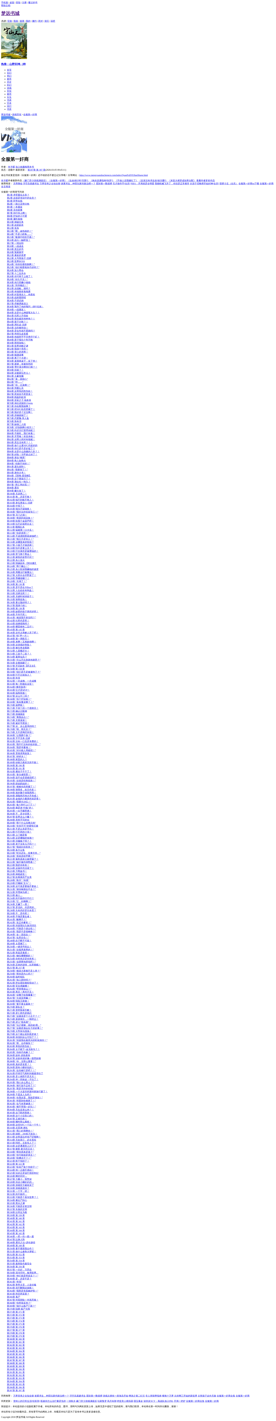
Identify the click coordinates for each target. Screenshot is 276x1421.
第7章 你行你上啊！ (17, 213)
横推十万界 (168, 1396)
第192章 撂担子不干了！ (19, 771)
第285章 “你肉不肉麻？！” (20, 1052)
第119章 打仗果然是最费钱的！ (23, 551)
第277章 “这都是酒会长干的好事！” (25, 1028)
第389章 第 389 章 (16, 1366)
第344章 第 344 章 (16, 1230)
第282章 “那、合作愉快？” (20, 1043)
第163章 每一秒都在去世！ (20, 684)
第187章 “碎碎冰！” (17, 756)
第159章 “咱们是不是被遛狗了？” (24, 672)
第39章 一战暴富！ (16, 309)
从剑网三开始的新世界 (185, 1396)
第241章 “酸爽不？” (17, 919)
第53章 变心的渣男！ (17, 352)
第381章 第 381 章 (16, 1342)
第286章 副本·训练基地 (18, 1055)
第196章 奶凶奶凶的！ (18, 783)
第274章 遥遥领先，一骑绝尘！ (23, 1019)
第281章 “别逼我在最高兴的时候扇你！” (27, 1040)
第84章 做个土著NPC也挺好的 (22, 445)
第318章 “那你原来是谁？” (20, 1152)
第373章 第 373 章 (16, 1318)
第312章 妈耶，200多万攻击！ (22, 1134)
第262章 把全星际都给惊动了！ (23, 983)
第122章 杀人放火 (16, 560)
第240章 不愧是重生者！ (19, 916)
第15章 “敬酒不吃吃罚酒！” (21, 237)
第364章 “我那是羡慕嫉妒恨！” (22, 1291)
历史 (9, 82)
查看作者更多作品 (205, 180)
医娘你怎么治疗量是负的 (53, 1401)
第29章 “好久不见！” (17, 279)
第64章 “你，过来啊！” (18, 385)
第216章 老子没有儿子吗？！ (21, 844)
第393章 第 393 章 (16, 1378)
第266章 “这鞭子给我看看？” (21, 995)
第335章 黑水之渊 (16, 1203)
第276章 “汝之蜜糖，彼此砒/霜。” (24, 1025)
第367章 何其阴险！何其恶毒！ (23, 1300)
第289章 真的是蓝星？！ (19, 1064)
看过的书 (32, 2)
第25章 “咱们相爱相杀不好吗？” (23, 267)
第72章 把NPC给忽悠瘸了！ (21, 409)
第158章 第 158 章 (16, 669)
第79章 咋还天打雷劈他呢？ (21, 430)
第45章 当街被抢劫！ (17, 327)
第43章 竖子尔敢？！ (17, 321)
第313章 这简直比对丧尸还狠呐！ (24, 1137)
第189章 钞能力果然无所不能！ (23, 762)
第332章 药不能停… (17, 1194)
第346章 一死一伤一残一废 (20, 1236)
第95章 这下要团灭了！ (18, 478)
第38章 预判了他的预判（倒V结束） (25, 306)
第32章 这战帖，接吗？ (18, 288)
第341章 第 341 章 (16, 1221)
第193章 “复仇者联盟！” (19, 774)
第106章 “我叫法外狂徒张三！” (22, 512)
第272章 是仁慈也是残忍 (19, 1013)
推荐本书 (29, 167)
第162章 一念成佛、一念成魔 (21, 681)
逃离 (22, 21)
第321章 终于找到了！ (18, 1161)
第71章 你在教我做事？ (18, 406)
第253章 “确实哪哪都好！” (20, 955)
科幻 (9, 85)
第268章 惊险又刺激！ (18, 1001)
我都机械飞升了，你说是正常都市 (172, 183)
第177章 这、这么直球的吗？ (21, 726)
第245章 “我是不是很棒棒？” (21, 931)
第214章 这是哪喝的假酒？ (20, 838)
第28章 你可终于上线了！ (20, 276)
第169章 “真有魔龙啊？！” (20, 702)
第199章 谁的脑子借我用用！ (21, 792)
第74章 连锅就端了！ (17, 415)
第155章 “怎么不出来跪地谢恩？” (24, 660)
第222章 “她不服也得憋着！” (21, 862)
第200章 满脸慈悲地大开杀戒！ (23, 795)
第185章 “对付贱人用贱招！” (21, 750)
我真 (16, 21)
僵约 (34, 21)
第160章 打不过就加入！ (19, 675)
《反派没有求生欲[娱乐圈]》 (153, 180)
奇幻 (9, 76)
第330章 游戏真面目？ (18, 1188)
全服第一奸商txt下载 (248, 183)
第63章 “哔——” (15, 382)
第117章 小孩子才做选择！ (20, 545)
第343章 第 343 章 (16, 1227)
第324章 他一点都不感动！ (20, 1170)
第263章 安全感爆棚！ (18, 986)
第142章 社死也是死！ (18, 620)
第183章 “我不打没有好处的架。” (24, 744)
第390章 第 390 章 (16, 1369)
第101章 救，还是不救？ (19, 497)
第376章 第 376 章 (16, 1327)
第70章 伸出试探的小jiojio (20, 403)
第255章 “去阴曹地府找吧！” (21, 962)
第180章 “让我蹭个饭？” (19, 735)
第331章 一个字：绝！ (18, 1191)
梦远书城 (5, 114)
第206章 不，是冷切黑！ (19, 814)
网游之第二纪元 (137, 1396)
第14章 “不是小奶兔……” (19, 234)
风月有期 (111, 1401)
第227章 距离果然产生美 (19, 877)
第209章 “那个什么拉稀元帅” (21, 823)
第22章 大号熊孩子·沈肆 (19, 258)
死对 (40, 21)
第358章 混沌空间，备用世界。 (23, 1272)
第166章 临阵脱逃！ (17, 693)
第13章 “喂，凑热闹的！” (19, 231)
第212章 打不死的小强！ (19, 832)
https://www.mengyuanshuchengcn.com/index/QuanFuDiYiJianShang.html (113, 175)
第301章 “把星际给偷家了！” (21, 1100)
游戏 (9, 88)
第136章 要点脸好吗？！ (19, 602)
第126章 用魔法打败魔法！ (20, 572)
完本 (9, 103)
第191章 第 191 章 (16, 768)
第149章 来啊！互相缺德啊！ (21, 641)
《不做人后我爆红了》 (126, 180)
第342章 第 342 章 (16, 1224)
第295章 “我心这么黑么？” (20, 1082)
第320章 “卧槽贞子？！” (19, 1158)
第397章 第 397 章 (36, 170)
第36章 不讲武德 (15, 300)
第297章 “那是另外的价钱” (20, 1088)
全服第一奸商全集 (226, 1396)
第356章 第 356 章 (16, 1266)
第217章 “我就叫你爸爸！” (20, 847)
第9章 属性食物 (14, 219)
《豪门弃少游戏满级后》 (35, 180)
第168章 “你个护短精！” (19, 699)
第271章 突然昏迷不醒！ (19, 1010)
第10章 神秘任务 (15, 222)
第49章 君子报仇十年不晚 (20, 340)
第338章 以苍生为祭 (17, 1212)
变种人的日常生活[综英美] (26, 1401)
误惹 (53, 21)
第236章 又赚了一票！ (18, 904)
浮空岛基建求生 (31, 183)
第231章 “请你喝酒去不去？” (21, 889)
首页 (9, 70)
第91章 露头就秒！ (16, 466)
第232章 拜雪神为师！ (18, 892)
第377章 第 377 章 (16, 1330)
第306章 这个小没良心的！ (20, 1115)
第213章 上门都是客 (17, 835)
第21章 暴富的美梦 (16, 255)
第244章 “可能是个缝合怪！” (21, 928)
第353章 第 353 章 (16, 1257)
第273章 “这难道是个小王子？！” (24, 1016)
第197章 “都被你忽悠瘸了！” (21, 786)
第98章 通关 (13, 488)
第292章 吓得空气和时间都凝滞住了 (25, 1073)
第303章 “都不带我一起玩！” (21, 1106)
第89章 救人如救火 (16, 460)
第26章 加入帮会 (15, 270)
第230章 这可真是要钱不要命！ (23, 886)
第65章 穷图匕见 (15, 388)
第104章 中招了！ (16, 506)
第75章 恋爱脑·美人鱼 (18, 418)
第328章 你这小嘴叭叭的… (20, 1182)
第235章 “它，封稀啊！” (19, 901)
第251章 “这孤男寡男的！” (20, 949)
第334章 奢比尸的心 (17, 1200)
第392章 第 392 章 (16, 1375)
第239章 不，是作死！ (18, 913)
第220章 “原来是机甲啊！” (20, 856)
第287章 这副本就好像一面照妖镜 (24, 1058)
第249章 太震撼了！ (17, 943)
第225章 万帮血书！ (17, 871)
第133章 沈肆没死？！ (18, 593)
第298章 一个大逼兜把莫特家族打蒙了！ (27, 1091)
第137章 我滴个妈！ (17, 605)
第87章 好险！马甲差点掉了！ (22, 454)
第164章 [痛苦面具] (16, 687)
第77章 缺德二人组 (16, 424)
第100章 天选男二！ (17, 494)
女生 (9, 97)
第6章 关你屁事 (14, 210)
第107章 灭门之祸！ (17, 515)
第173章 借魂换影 (16, 714)
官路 (9, 21)
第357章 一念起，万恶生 (19, 1269)
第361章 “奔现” (14, 1282)
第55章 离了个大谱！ (17, 358)
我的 (28, 21)
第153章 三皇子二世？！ (19, 654)
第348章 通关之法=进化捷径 (21, 1242)
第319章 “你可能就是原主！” (21, 1155)
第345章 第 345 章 (16, 1233)
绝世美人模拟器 (125, 1401)
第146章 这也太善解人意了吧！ (23, 632)
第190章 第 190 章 (16, 765)
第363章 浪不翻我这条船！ (20, 1288)
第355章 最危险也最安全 (19, 1263)
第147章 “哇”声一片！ (18, 635)
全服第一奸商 (30, 114)
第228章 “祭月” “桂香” (18, 880)
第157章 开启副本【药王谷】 (21, 666)
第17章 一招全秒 (15, 243)
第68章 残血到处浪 (16, 397)
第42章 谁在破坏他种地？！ (21, 318)
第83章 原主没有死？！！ (20, 442)
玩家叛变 (102, 1401)
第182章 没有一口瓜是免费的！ (23, 741)
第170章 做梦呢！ (16, 705)
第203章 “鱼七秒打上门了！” (21, 805)
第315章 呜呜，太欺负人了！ (21, 1143)
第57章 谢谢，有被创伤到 (20, 364)
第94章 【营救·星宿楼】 (19, 475)
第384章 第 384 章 (16, 1351)
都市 (9, 79)
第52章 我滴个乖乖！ (17, 349)
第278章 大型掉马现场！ (19, 1031)
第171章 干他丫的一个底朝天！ (23, 708)
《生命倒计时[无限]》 (78, 180)
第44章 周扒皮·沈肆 (17, 324)
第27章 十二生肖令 (16, 273)
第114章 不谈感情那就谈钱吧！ (23, 536)
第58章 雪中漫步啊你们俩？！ (22, 367)
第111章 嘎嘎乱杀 (16, 527)
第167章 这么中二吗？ (18, 696)
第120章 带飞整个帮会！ (19, 554)
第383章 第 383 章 (16, 1348)
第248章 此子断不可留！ (19, 940)
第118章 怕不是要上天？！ (20, 548)
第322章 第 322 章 (16, 1164)
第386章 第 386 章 (16, 1357)
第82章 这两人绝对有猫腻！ (21, 439)
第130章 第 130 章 (16, 584)
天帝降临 (17, 183)
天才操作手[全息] (121, 183)
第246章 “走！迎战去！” (19, 934)
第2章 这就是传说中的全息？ (21, 198)
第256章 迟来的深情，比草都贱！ (24, 965)
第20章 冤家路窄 (15, 252)
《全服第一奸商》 (57, 180)
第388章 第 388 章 (16, 1363)
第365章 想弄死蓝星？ (18, 1294)
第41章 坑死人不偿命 (17, 315)
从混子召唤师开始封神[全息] (204, 183)
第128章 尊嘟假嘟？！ (18, 578)
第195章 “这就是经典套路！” (21, 780)
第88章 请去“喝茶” (16, 457)
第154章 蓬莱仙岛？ (17, 657)
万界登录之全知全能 (50, 183)
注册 (24, 2)
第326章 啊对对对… (17, 1176)
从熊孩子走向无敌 (207, 1396)
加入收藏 (20, 167)
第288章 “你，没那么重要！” (21, 1061)
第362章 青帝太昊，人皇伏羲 (21, 1285)
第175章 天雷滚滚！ (17, 720)
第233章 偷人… (14, 895)
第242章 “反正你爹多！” (19, 922)
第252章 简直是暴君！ (18, 952)
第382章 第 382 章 (16, 1345)
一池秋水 (71, 1401)
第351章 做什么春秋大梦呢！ (21, 1251)
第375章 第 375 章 (16, 1324)
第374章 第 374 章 (16, 1321)
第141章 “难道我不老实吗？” (21, 617)
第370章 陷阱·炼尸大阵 (18, 1309)
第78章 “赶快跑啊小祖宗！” (21, 427)
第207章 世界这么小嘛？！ (20, 817)
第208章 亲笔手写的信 (18, 820)
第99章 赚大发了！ (16, 491)
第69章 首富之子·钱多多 (19, 400)
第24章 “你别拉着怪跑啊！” (21, 264)
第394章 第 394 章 (16, 1381)
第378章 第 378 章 (16, 1333)
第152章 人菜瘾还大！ (18, 651)
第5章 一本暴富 (14, 207)
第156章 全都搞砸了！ (18, 663)
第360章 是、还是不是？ (19, 1279)
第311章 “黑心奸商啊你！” (20, 1131)
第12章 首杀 (13, 228)
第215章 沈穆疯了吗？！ (19, 841)
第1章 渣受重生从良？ (18, 195)
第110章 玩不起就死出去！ (20, 524)
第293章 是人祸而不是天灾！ (21, 1076)
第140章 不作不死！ (17, 614)
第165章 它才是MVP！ (18, 690)
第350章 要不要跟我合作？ (20, 1248)
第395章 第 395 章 (16, 1384)
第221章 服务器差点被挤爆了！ (23, 859)
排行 (9, 106)
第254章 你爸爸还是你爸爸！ (21, 958)
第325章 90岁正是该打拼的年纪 (23, 1173)
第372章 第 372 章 (16, 1315)
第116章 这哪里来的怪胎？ (20, 542)
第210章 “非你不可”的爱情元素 (22, 826)
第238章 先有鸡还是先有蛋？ (21, 910)
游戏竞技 (16, 114)
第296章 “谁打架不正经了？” (21, 1085)
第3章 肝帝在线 (14, 201)
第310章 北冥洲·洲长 (17, 1128)
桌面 (12, 2)
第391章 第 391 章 (16, 1372)
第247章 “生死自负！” (18, 937)
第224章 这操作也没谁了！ (20, 868)
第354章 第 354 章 (16, 1260)
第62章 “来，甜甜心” (17, 379)
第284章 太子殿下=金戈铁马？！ (23, 1049)
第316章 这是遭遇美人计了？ (21, 1146)
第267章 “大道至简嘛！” (19, 998)
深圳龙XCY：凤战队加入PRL (158, 1401)
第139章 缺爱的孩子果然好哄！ (23, 611)
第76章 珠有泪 (14, 421)
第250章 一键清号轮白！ (19, 946)
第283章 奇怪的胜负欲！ (19, 1046)
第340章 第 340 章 (16, 1218)
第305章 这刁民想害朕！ (19, 1112)
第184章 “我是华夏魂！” (19, 747)
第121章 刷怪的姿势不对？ (20, 557)
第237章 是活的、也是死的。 (21, 907)
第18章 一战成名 (15, 246)
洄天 (46, 21)
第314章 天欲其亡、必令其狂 (21, 1140)
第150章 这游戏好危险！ (19, 645)
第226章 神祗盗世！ (17, 874)
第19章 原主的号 (15, 249)
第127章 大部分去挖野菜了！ (21, 575)
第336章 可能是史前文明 (19, 1206)
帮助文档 (5, 5)
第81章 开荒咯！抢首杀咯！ (21, 436)
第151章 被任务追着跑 (18, 648)
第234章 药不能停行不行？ (20, 898)
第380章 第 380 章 (16, 1339)
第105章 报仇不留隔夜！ (19, 509)
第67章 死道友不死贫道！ (20, 394)
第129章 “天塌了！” (17, 581)
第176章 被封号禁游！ (18, 723)
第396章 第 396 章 (16, 1387)
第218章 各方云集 (16, 850)
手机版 (4, 2)
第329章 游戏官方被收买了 (20, 1185)
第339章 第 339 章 (16, 1215)
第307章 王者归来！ (17, 1119)
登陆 (18, 2)
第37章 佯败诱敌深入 (17, 303)
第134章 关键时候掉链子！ (20, 596)
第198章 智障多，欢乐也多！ (21, 789)
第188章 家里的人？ (17, 759)
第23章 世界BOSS (16, 261)
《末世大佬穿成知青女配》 (182, 180)
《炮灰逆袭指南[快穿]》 (102, 180)
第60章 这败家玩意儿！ (18, 373)
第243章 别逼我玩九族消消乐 (21, 925)
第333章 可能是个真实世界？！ (23, 1197)
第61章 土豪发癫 (15, 376)
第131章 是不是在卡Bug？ (20, 587)
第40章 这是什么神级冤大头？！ (23, 312)
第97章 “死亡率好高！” (18, 484)
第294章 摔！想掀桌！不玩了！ (23, 1079)
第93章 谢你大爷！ (16, 472)
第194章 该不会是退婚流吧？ (21, 777)
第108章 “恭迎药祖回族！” (20, 518)
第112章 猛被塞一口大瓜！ (20, 530)
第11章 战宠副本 (15, 225)
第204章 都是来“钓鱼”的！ (20, 808)
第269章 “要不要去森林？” (20, 1004)
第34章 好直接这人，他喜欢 (21, 294)
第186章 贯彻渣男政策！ (19, 753)
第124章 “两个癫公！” (18, 566)
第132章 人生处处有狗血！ (20, 590)
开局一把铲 (179, 1401)
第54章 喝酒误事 (15, 355)
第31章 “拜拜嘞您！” (17, 285)
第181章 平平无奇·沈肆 (18, 738)
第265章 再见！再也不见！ (20, 992)
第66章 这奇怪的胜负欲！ (20, 391)
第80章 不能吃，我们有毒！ (21, 433)
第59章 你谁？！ (15, 370)
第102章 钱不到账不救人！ (20, 500)
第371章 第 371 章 (16, 1312)
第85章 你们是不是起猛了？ (21, 448)
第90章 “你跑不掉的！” (18, 463)
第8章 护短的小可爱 (17, 216)
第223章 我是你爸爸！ (18, 865)
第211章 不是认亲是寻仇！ (20, 829)
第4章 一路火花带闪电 (18, 204)
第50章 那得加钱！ (16, 343)
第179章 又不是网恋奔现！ (20, 732)
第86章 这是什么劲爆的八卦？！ (23, 451)
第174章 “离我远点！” (18, 717)
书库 (9, 109)
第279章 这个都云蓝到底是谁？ (23, 1034)
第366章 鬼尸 (13, 1297)
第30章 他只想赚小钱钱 (18, 282)
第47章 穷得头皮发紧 (17, 334)
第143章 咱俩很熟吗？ (18, 623)
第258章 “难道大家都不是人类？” (24, 971)
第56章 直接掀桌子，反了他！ (22, 361)
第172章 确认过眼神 (17, 711)
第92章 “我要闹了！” (17, 469)
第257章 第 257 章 (16, 968)
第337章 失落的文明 (17, 1209)
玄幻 (9, 73)
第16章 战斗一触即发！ (18, 240)
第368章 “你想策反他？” (19, 1303)
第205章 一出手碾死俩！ (19, 811)
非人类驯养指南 (153, 1396)
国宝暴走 (138, 1401)
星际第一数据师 (104, 183)
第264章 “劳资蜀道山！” (19, 989)
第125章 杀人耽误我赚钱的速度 (23, 569)
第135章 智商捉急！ (17, 599)
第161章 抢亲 (13, 678)
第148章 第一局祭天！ (18, 638)
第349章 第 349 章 (16, 1245)
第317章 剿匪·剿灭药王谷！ (21, 1149)
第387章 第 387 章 (16, 1360)
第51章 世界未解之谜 (17, 346)
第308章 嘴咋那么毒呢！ (19, 1122)
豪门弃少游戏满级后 (86, 1401)
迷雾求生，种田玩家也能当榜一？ (78, 183)
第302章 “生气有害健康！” (20, 1103)
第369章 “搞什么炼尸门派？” (21, 1306)
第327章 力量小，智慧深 (19, 1179)
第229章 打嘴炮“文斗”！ (19, 883)
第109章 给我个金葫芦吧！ (20, 521)
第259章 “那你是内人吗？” (20, 974)
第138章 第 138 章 (16, 608)
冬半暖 (11, 167)
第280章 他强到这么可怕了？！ (23, 1037)
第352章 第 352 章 (16, 1254)
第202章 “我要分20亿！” (19, 801)
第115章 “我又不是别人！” (20, 539)
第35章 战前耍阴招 (16, 297)
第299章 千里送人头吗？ (19, 1094)
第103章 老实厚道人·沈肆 (19, 503)
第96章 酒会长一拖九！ (18, 481)
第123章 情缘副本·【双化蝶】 (22, 563)
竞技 (9, 91)
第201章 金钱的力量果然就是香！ (24, 798)
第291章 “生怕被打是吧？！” (21, 1070)
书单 (9, 100)
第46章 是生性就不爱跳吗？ (21, 331)
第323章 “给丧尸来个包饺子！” (22, 1167)
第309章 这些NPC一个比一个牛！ (24, 1125)
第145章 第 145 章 (16, 629)
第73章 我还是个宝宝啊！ (20, 412)
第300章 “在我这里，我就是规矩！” (25, 1097)
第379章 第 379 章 (16, 1336)
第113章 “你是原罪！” (18, 533)
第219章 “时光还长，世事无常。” (24, 853)
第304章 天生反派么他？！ (20, 1109)
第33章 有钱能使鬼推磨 (18, 291)
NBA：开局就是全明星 (142, 183)
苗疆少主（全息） (229, 183)
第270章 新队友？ (16, 1007)
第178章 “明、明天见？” (19, 729)
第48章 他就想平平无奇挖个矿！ (23, 337)
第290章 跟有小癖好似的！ (20, 1067)
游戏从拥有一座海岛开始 (115, 1396)
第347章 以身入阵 (16, 1239)
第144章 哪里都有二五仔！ (20, 626)
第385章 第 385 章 (16, 1354)
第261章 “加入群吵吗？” (19, 980)
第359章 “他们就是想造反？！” (22, 1276)
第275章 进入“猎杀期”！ (19, 1022)
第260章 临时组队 (16, 977)
